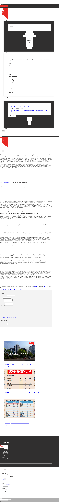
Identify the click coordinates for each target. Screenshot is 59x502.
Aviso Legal (3, 457)
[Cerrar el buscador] (1, 498)
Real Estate (3, 488)
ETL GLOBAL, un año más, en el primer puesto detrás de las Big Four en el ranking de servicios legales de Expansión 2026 (29, 111)
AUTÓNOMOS (3, 317)
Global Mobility (4, 491)
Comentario (3, 305)
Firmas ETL (6, 97)
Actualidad (7, 362)
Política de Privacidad (13, 308)
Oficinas (6, 98)
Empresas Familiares (5, 486)
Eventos (6, 128)
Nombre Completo (4, 295)
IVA (15, 317)
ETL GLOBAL (8, 317)
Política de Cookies (5, 459)
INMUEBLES (12, 317)
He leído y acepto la (10, 308)
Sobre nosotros (4, 451)
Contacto (3, 6)
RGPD (2, 307)
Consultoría (3, 483)
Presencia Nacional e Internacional (7, 472)
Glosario (3, 454)
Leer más (7, 366)
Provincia (2, 301)
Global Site (1, 4)
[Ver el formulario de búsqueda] (1, 136)
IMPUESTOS (6, 182)
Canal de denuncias (5, 452)
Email (2, 297)
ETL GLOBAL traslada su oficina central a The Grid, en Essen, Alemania (22, 106)
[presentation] (26, 351)
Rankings (6, 390)
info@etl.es (35, 286)
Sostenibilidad (4, 473)
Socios (6, 96)
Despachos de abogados (5, 453)
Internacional (11, 362)
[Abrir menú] (3, 151)
